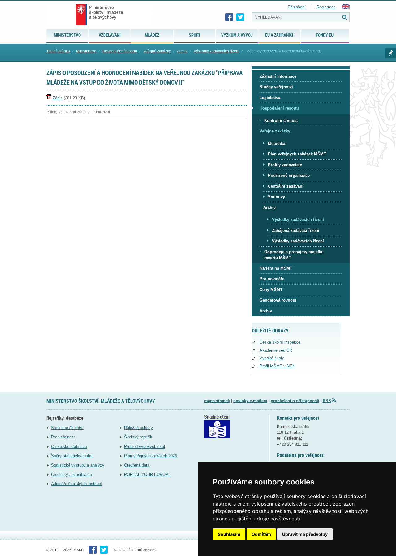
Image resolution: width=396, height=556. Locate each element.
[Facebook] (229, 17)
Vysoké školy (272, 358)
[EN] (346, 8)
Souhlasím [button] (229, 534)
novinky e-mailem (250, 400)
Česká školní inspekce (280, 342)
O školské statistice (69, 446)
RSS (327, 400)
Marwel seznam (390, 53)
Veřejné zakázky (157, 51)
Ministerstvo (86, 51)
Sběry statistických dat (72, 456)
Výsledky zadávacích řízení (216, 51)
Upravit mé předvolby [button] (305, 534)
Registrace (326, 7)
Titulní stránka (58, 51)
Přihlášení (297, 7)
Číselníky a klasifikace (71, 474)
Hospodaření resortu (119, 51)
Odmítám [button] (261, 534)
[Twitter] (240, 17)
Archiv (182, 51)
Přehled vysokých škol (144, 446)
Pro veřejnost (63, 437)
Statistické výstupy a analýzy (77, 465)
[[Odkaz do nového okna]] (217, 436)
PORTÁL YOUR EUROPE (147, 474)
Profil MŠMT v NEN (277, 366)
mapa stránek (217, 400)
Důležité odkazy (138, 427)
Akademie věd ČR (276, 350)
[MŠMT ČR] (99, 14)
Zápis (57, 98)
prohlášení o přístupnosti (295, 400)
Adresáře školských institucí (76, 483)
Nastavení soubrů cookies (134, 550)
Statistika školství (67, 427)
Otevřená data (136, 465)
